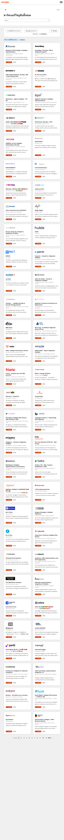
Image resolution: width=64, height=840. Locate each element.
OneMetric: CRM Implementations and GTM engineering (46, 558)
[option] (13, 31)
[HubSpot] (5, 2)
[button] (58, 10)
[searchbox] (27, 20)
